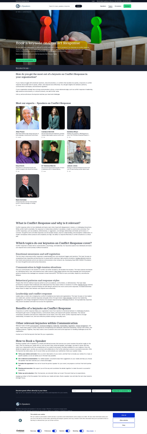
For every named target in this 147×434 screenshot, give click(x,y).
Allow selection (124, 420)
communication (34, 325)
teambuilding (63, 325)
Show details (90, 431)
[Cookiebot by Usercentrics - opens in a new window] (20, 431)
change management (82, 325)
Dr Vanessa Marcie (48, 166)
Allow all (124, 415)
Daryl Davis (20, 166)
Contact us (19, 376)
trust (17, 327)
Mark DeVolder (21, 200)
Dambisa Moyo (72, 132)
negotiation (71, 325)
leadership (56, 325)
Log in (93, 1)
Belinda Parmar (82, 284)
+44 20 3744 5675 (126, 1)
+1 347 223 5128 (117, 1)
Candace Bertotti (47, 132)
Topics (110, 6)
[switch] (54, 431)
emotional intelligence (46, 325)
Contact (127, 6)
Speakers (103, 6)
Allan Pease (20, 132)
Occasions (118, 6)
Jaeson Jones (72, 166)
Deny (123, 425)
